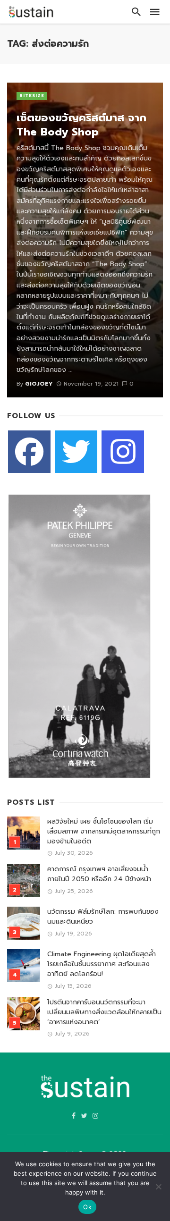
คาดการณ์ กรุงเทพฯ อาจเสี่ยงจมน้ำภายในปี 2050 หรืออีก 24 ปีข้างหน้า (99, 874)
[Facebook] (29, 451)
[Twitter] (76, 451)
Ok (87, 1207)
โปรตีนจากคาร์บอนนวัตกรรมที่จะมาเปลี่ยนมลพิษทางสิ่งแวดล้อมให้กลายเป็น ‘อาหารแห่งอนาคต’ (104, 1012)
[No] (158, 1186)
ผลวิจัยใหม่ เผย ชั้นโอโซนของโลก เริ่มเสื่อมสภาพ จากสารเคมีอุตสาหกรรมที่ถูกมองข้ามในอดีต (103, 831)
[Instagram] (123, 451)
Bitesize (31, 96)
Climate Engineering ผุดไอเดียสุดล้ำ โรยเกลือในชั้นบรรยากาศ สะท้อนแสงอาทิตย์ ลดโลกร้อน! (101, 964)
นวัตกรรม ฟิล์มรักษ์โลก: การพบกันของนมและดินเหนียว (103, 916)
